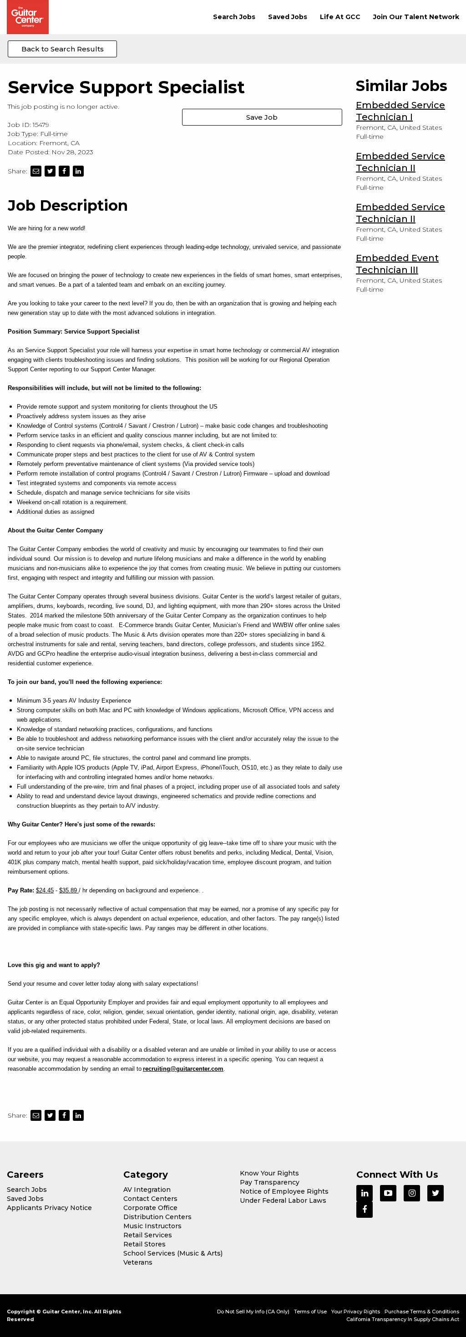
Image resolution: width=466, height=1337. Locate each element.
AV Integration (147, 1189)
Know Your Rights (269, 1173)
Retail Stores (144, 1244)
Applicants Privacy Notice (49, 1208)
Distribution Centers (157, 1217)
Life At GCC (340, 17)
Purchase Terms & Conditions (422, 1311)
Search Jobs (234, 17)
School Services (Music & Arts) (173, 1253)
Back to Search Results (62, 49)
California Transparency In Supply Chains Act (402, 1319)
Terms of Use (310, 1311)
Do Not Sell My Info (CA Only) (253, 1311)
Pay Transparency (269, 1182)
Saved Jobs (287, 17)
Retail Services (147, 1235)
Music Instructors (152, 1226)
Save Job (262, 117)
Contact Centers (150, 1199)
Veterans (137, 1262)
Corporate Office (150, 1208)
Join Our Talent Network (416, 17)
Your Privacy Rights (355, 1311)
